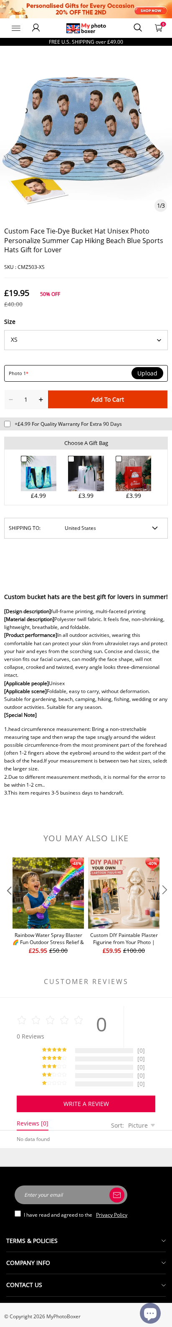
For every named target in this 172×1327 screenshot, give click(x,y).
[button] (8, 906)
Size (9, 322)
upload (147, 373)
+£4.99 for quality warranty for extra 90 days (68, 423)
